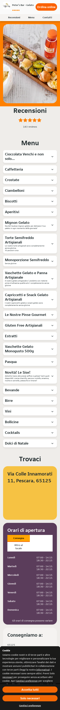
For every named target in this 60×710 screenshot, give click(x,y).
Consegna (18, 538)
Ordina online (46, 7)
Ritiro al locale (18, 546)
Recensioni (14, 17)
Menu (31, 17)
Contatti (47, 17)
